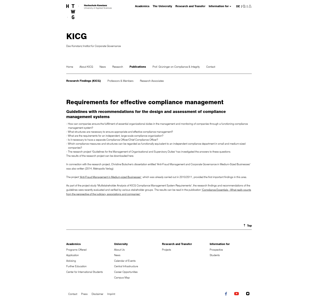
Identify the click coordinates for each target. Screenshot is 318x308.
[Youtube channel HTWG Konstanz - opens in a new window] (237, 294)
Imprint (111, 294)
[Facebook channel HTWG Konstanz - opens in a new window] (226, 294)
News (103, 66)
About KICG (87, 66)
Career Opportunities (126, 272)
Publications (138, 66)
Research (118, 66)
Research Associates (152, 80)
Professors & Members (120, 80)
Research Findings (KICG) (84, 80)
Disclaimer (97, 294)
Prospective (216, 249)
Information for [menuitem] (219, 6)
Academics (73, 244)
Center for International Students (84, 272)
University (121, 244)
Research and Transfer (177, 244)
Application (72, 255)
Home (70, 66)
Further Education (76, 266)
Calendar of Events (125, 260)
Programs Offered (76, 249)
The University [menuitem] (162, 6)
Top (249, 225)
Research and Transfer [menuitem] (190, 6)
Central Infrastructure (126, 266)
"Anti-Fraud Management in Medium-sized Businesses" (110, 177)
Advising (71, 260)
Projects (166, 249)
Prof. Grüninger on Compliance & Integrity (176, 66)
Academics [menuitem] (142, 6)
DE (238, 6)
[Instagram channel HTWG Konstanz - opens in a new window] (248, 294)
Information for (220, 244)
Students (215, 255)
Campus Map (122, 277)
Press (84, 294)
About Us (119, 249)
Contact (210, 66)
